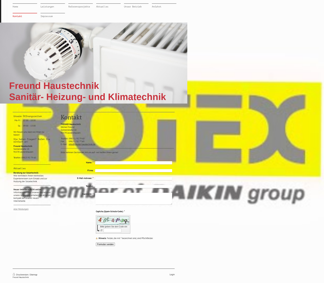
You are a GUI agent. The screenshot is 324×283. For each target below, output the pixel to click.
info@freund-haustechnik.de (82, 144)
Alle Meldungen (21, 209)
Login (172, 274)
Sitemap (33, 274)
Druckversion (22, 274)
